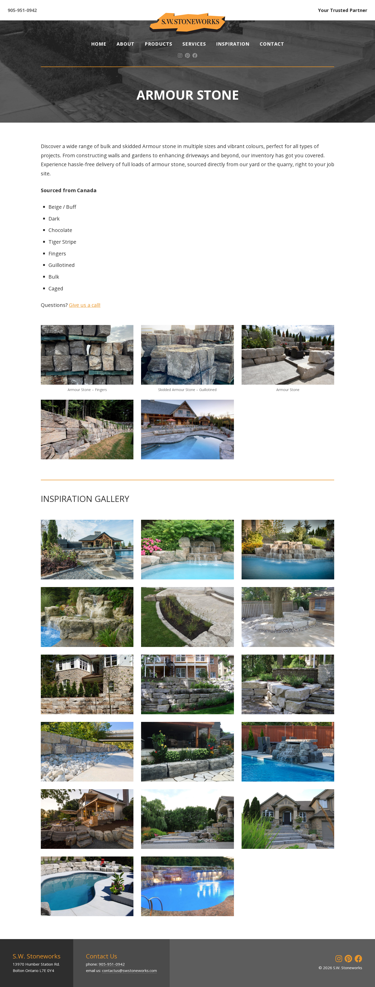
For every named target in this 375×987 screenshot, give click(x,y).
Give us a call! (85, 305)
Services (194, 44)
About (125, 44)
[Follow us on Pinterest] (187, 55)
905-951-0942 (22, 10)
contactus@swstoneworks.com (129, 970)
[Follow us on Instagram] (180, 55)
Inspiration (232, 44)
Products (158, 44)
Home (98, 44)
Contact (272, 44)
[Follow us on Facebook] (194, 55)
